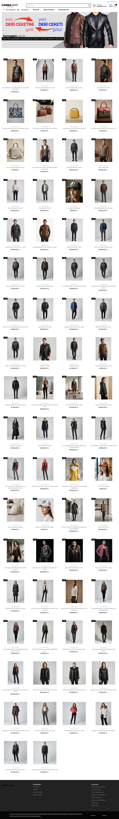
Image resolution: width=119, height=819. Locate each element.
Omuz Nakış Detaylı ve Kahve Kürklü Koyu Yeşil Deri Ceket (74, 446)
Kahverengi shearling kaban (45, 286)
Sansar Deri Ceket (103, 527)
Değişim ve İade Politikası (98, 795)
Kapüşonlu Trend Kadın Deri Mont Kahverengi (15, 731)
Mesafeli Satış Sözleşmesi (98, 787)
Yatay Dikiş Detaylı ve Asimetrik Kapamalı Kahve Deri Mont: (103, 609)
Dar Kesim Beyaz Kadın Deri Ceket (45, 731)
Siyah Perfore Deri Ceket (74, 247)
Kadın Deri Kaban (74, 484)
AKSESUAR (36, 10)
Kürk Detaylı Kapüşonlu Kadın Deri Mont (74, 690)
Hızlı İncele (15, 82)
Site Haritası (94, 803)
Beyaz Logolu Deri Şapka (15, 527)
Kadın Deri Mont (45, 403)
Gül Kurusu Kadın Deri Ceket (103, 568)
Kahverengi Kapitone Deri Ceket (103, 208)
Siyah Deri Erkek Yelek (103, 88)
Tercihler (93, 815)
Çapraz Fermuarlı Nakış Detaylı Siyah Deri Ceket (103, 287)
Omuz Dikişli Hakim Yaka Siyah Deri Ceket (74, 286)
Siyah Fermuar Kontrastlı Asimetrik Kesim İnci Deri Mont (45, 609)
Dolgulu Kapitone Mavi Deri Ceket (74, 327)
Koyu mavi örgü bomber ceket (103, 247)
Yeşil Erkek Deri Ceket (45, 208)
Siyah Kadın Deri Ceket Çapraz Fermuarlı (45, 690)
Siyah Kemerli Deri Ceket (74, 167)
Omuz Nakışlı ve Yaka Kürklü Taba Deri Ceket (103, 446)
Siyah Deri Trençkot (15, 446)
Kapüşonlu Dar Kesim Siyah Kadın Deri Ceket (103, 690)
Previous (4, 30)
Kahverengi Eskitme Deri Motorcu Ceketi (45, 247)
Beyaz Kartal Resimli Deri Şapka (45, 527)
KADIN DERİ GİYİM (63, 10)
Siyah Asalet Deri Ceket (45, 327)
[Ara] (89, 5)
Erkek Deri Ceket (45, 366)
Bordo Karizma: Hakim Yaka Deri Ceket (74, 649)
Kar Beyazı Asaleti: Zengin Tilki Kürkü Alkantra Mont (45, 405)
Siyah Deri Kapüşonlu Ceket (103, 405)
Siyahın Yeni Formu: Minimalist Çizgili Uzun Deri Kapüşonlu (74, 528)
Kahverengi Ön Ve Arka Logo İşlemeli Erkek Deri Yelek (44, 168)
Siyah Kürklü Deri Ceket (45, 446)
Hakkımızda (94, 805)
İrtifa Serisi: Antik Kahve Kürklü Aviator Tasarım (15, 568)
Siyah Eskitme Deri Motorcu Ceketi (15, 247)
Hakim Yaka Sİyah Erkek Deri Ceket (15, 366)
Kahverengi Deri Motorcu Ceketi (15, 286)
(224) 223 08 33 (113, 2)
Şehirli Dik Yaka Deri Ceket (103, 327)
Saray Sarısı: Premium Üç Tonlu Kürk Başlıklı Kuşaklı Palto (74, 487)
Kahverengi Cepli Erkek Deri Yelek (45, 88)
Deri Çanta (25, 10)
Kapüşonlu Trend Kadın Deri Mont (15, 770)
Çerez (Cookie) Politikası (98, 800)
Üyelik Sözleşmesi (96, 797)
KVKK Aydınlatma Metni (97, 792)
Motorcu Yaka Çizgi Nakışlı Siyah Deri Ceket (15, 327)
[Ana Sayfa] (18, 9)
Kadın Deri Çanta (15, 126)
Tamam (104, 815)
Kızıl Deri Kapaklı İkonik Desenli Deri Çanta (103, 128)
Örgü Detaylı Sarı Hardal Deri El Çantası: (74, 128)
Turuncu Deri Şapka (103, 486)
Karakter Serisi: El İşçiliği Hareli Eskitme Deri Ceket (45, 568)
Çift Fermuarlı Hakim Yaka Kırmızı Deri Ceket (45, 486)
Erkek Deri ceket (74, 366)
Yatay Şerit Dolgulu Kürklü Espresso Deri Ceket (103, 650)
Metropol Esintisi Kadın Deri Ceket (15, 608)
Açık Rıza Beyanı (96, 789)
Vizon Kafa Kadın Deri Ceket (74, 405)
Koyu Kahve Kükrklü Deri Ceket (74, 568)
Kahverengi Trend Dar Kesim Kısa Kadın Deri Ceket (15, 691)
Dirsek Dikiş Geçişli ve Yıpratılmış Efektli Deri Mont (44, 650)
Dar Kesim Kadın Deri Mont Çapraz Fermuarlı (45, 770)
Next (115, 30)
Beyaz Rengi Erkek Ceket (15, 208)
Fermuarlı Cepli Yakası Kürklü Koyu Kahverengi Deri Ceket (15, 487)
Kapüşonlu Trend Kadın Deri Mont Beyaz (103, 731)
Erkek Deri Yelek (15, 86)
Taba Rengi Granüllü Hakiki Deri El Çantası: (45, 128)
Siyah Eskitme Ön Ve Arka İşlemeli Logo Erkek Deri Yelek (15, 88)
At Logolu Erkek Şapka (74, 208)
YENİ (5, 59)
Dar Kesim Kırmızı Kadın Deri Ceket (74, 731)
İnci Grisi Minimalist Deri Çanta (15, 167)
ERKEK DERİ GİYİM (48, 10)
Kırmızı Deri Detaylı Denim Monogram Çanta (15, 128)
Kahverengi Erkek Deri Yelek (74, 88)
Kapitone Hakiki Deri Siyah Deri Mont (15, 405)
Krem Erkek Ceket (103, 167)
